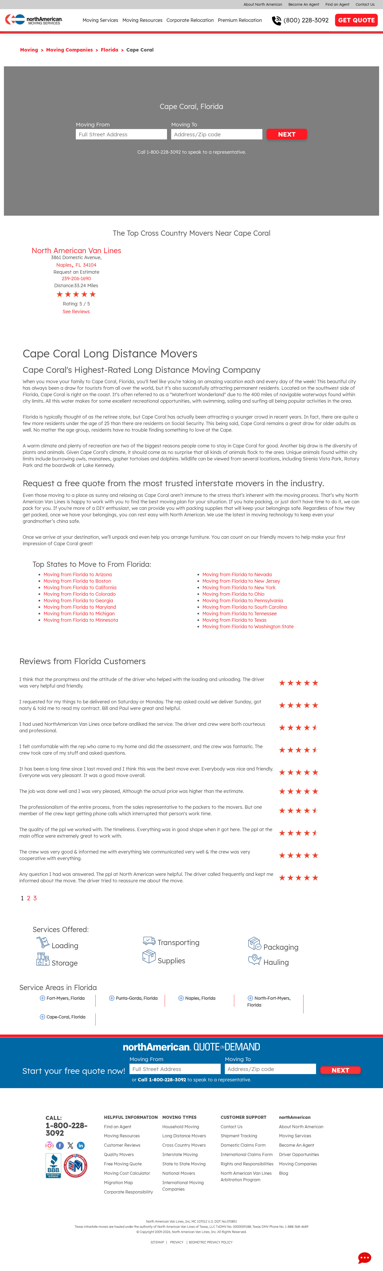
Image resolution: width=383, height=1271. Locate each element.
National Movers (178, 1173)
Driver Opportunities (299, 1154)
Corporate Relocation (190, 20)
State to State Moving (184, 1163)
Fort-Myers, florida (66, 998)
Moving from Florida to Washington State (248, 627)
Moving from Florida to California (80, 587)
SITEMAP (157, 1242)
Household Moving (180, 1126)
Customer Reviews (122, 1145)
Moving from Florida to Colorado (80, 594)
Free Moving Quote (123, 1163)
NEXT (287, 134)
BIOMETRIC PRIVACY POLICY (211, 1242)
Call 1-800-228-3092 (159, 152)
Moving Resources (142, 20)
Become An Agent (303, 4)
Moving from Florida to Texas (234, 620)
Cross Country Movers (184, 1145)
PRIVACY (176, 1242)
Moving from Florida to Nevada (237, 574)
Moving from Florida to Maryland (80, 607)
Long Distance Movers (184, 1135)
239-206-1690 (76, 278)
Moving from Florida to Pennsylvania (242, 601)
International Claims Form (247, 1154)
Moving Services (100, 20)
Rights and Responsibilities (247, 1163)
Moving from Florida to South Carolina (244, 607)
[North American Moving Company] (34, 28)
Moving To (184, 124)
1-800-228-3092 (67, 1126)
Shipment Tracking (239, 1135)
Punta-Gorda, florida (137, 998)
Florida (110, 50)
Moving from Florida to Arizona (78, 574)
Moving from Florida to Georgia (78, 601)
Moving (30, 50)
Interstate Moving (180, 1154)
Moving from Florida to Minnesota (81, 620)
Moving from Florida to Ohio (233, 594)
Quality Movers (119, 1154)
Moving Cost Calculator (127, 1173)
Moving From (93, 124)
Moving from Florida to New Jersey (241, 581)
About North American (263, 4)
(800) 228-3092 (306, 20)
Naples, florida (200, 998)
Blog (283, 1173)
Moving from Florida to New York (239, 587)
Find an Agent (337, 4)
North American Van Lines (76, 250)
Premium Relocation (240, 20)
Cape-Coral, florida (66, 1016)
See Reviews (76, 311)
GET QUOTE (356, 20)
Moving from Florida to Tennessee (239, 614)
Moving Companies (70, 50)
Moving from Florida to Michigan (79, 614)
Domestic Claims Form (243, 1145)
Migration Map (118, 1182)
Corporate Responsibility (128, 1192)
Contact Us (365, 4)
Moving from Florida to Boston (77, 581)
